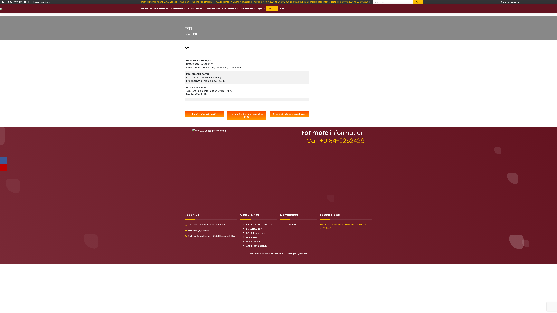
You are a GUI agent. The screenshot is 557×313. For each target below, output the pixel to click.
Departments (176, 8)
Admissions (159, 8)
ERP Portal (251, 237)
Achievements (229, 8)
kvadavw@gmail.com (39, 2)
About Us (145, 8)
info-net (303, 253)
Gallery (505, 2)
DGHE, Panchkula (255, 233)
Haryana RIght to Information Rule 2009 (246, 115)
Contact (515, 2)
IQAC (260, 8)
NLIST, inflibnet (254, 241)
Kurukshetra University (259, 224)
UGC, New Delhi (254, 228)
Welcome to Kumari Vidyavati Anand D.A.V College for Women (156, 1)
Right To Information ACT (204, 114)
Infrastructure (195, 8)
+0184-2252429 (14, 2)
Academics (212, 8)
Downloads (292, 224)
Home (188, 34)
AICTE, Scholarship (256, 246)
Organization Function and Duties (289, 114)
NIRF (282, 8)
